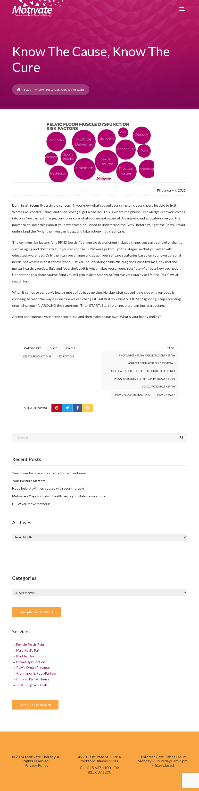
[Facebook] (78, 408)
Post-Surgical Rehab (31, 685)
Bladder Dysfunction (31, 656)
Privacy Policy (36, 765)
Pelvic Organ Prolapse (33, 667)
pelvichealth (166, 394)
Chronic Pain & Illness (32, 679)
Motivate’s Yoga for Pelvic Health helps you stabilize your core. (59, 496)
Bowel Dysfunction (30, 662)
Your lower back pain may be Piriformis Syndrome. (49, 473)
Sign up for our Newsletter (36, 612)
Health (70, 348)
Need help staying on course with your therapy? (48, 488)
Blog (28, 89)
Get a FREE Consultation (35, 705)
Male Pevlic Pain (28, 650)
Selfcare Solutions (37, 356)
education (66, 356)
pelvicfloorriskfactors (132, 394)
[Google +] (87, 408)
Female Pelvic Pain (30, 644)
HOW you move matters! (31, 504)
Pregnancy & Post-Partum (36, 673)
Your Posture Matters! (29, 481)
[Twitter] (67, 408)
